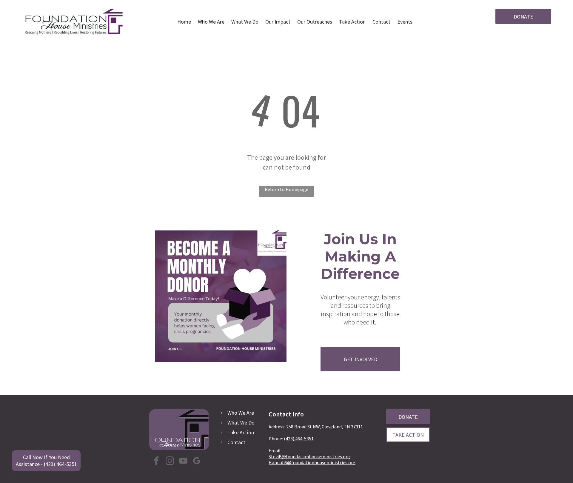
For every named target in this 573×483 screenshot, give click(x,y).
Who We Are (240, 412)
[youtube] (183, 462)
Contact (236, 442)
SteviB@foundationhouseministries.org (309, 456)
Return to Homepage (286, 189)
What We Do (241, 422)
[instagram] (170, 462)
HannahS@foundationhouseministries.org (312, 462)
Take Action (240, 432)
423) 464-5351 (300, 439)
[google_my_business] (196, 462)
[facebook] (156, 462)
